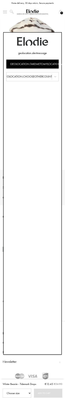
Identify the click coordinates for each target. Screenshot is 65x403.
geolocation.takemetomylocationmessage (34, 64)
